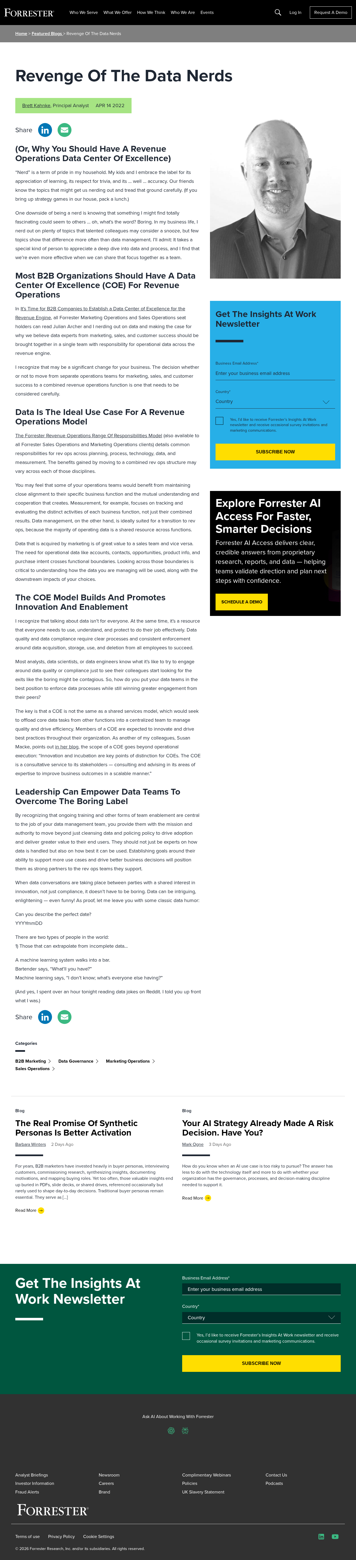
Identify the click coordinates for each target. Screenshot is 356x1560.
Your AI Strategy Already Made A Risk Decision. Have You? (257, 1127)
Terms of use (27, 1537)
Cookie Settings (98, 1537)
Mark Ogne (193, 1144)
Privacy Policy (61, 1537)
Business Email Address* (237, 363)
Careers (106, 1483)
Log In (295, 12)
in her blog (66, 746)
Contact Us (276, 1475)
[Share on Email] (64, 130)
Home (21, 33)
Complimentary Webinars (206, 1475)
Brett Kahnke (36, 105)
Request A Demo (330, 12)
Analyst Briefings (31, 1475)
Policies (189, 1483)
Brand (104, 1492)
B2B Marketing (30, 1061)
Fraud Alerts (27, 1492)
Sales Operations (32, 1068)
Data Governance (75, 1061)
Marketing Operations (128, 1061)
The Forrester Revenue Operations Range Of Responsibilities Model (88, 435)
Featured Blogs (47, 33)
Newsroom (109, 1475)
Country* (223, 392)
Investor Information (34, 1483)
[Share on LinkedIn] (45, 130)
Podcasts (274, 1483)
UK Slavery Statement (203, 1492)
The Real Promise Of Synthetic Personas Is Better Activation (76, 1127)
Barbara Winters (30, 1144)
